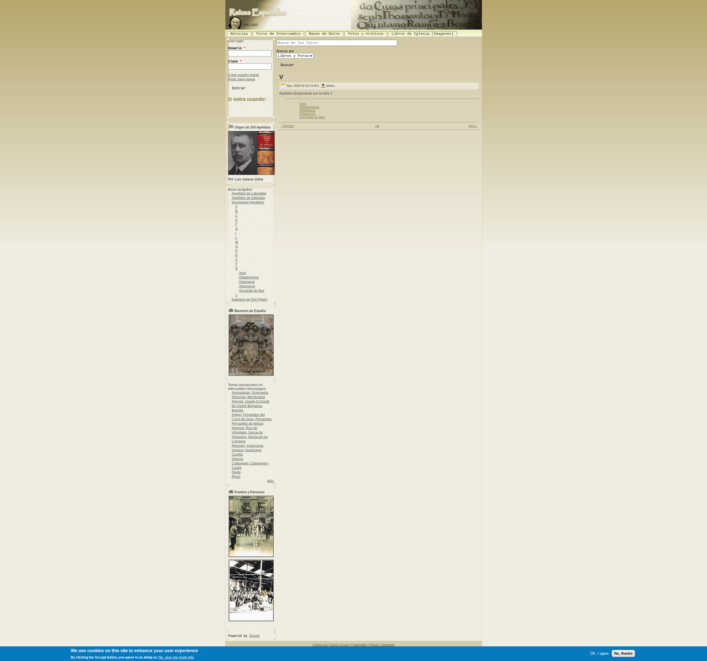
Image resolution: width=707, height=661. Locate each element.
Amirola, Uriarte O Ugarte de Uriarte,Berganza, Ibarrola (251, 406)
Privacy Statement (382, 644)
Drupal (254, 636)
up (377, 126)
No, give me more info (176, 657)
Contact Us (320, 644)
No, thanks (623, 653)
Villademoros (249, 277)
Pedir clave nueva (241, 79)
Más (270, 481)
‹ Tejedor (287, 126)
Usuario (237, 48)
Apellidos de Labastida (249, 193)
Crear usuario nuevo (243, 75)
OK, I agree (599, 653)
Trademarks (359, 644)
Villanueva (247, 286)
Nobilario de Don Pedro (249, 299)
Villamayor (247, 282)
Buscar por (285, 51)
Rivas (236, 477)
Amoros (237, 459)
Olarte (236, 472)
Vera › (473, 126)
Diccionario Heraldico (248, 202)
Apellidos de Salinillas (248, 198)
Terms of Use (339, 644)
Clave (235, 62)
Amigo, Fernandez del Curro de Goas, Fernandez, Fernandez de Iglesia (252, 419)
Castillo (237, 455)
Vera (242, 273)
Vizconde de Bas (251, 291)
